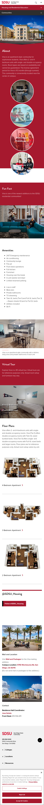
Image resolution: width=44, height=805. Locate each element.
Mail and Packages (13, 659)
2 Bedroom (11, 575)
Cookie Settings (22, 788)
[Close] (41, 772)
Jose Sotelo (7, 713)
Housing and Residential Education (15, 7)
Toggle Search (35, 2)
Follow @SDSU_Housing (14, 603)
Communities (7, 12)
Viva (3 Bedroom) (10, 405)
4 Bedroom (11, 485)
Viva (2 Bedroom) (10, 410)
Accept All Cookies (22, 801)
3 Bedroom (11, 530)
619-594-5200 (6, 739)
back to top (40, 740)
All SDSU (41, 2)
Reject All (22, 795)
